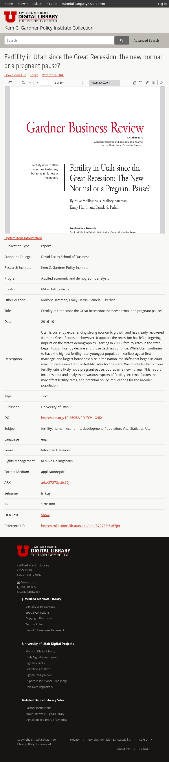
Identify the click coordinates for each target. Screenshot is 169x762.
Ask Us (37, 4)
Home (8, 4)
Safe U (143, 739)
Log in (162, 4)
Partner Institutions (38, 708)
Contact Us (27, 582)
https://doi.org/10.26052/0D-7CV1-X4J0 (71, 417)
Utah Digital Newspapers (42, 657)
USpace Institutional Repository (46, 681)
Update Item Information (23, 238)
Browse (22, 4)
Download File (15, 75)
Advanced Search (146, 40)
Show (45, 515)
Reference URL (53, 75)
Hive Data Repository (39, 687)
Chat (53, 4)
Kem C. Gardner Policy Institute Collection (49, 28)
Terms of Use (34, 624)
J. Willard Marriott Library (33, 565)
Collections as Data (38, 669)
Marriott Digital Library (40, 651)
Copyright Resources (39, 618)
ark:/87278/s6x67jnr (57, 482)
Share (34, 75)
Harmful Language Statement (83, 4)
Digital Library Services (40, 607)
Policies (144, 749)
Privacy (75, 739)
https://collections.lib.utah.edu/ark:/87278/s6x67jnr (80, 525)
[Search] (121, 40)
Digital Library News (38, 675)
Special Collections (38, 612)
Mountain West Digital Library (45, 714)
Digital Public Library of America (46, 720)
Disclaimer (124, 749)
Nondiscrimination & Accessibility (109, 739)
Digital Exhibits (35, 663)
